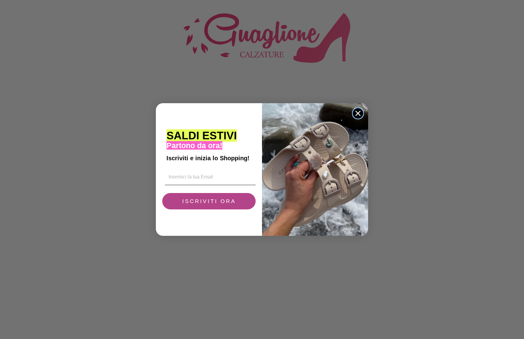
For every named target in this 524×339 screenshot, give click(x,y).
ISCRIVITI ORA (209, 201)
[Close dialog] (358, 113)
